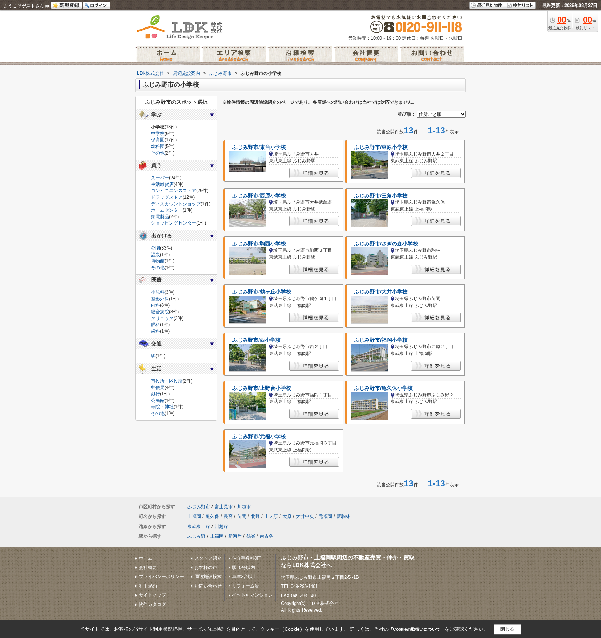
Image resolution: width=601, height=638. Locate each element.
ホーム (145, 558)
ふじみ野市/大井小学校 (381, 291)
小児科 (158, 292)
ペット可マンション (252, 595)
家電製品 (160, 216)
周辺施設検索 (208, 576)
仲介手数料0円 (247, 558)
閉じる (507, 629)
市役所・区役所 (167, 381)
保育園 (158, 139)
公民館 (158, 400)
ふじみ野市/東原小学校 (381, 147)
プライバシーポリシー (161, 576)
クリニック (162, 318)
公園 (155, 248)
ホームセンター (167, 210)
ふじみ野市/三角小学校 (381, 195)
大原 (286, 516)
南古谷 (266, 536)
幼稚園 (158, 146)
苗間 (241, 516)
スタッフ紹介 (208, 558)
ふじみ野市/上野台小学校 (261, 388)
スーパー (160, 177)
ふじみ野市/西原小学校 (259, 195)
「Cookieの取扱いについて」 (416, 629)
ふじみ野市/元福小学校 (259, 436)
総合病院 (160, 311)
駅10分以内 (243, 567)
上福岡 (194, 516)
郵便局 (158, 387)
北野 (255, 516)
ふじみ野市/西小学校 (256, 340)
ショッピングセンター (173, 223)
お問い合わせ (208, 586)
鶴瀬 (250, 536)
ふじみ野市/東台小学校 (259, 147)
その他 (158, 153)
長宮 (228, 516)
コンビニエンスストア (173, 190)
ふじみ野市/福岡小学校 (381, 340)
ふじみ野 (196, 536)
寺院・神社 (162, 406)
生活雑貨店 (162, 184)
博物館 (158, 260)
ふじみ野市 (198, 506)
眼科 (155, 324)
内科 (155, 305)
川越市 (244, 506)
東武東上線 (198, 526)
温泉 (155, 254)
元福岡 (325, 516)
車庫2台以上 (244, 576)
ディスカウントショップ (176, 203)
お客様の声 (205, 567)
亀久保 (212, 516)
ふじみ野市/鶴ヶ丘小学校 (261, 291)
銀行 (155, 393)
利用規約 (148, 586)
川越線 (221, 526)
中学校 (158, 133)
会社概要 (148, 567)
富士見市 (224, 506)
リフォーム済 (245, 586)
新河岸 (235, 536)
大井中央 (305, 516)
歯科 (155, 331)
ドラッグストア (167, 197)
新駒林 (343, 516)
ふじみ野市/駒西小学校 (259, 243)
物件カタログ (152, 604)
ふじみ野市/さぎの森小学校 (386, 243)
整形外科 (160, 298)
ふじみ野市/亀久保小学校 (383, 388)
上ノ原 (271, 516)
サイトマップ (152, 595)
